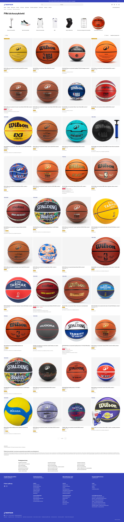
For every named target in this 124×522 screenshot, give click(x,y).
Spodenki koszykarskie (22, 462)
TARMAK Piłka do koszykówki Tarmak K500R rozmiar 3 (73, 427)
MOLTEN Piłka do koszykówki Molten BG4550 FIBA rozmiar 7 (103, 106)
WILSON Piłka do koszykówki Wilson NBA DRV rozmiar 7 (44, 68)
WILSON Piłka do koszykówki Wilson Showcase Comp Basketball (75, 305)
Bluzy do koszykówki (81, 465)
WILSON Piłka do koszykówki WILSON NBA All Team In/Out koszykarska (105, 146)
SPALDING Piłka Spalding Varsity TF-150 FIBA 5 (71, 387)
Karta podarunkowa (116, 7)
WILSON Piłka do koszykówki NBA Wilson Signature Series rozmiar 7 (104, 186)
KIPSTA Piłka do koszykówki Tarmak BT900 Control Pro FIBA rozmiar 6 (105, 345)
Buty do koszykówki (25, 30)
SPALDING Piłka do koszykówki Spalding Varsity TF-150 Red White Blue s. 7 (76, 346)
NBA (54, 30)
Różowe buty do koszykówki (23, 468)
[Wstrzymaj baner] (118, 1)
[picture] (18, 52)
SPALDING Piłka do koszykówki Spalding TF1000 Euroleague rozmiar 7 (76, 68)
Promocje (45, 7)
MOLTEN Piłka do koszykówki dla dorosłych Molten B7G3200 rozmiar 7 (47, 305)
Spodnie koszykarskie (81, 462)
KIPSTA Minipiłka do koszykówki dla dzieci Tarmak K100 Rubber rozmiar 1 (105, 227)
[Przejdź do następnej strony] (65, 438)
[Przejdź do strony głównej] (8, 4)
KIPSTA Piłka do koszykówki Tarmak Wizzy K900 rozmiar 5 (102, 387)
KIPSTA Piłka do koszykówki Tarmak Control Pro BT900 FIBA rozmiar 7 (46, 186)
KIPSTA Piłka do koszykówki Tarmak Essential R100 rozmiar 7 (103, 68)
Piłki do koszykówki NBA (22, 466)
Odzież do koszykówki (40, 30)
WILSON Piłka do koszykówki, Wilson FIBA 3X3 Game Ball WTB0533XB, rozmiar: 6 (18, 147)
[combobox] (115, 35)
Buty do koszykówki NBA (81, 466)
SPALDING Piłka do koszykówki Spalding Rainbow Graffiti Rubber (46, 227)
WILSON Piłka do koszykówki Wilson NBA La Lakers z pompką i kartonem (105, 427)
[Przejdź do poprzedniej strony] (58, 438)
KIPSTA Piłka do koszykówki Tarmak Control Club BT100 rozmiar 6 (46, 146)
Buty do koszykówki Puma (81, 469)
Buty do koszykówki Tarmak (53, 468)
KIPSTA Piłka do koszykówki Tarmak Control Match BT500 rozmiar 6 (46, 427)
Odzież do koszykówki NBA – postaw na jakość (56, 466)
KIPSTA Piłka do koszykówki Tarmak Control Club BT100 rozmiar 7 (17, 267)
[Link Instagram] (7, 486)
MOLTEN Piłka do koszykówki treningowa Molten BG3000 (15, 227)
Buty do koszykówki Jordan (23, 469)
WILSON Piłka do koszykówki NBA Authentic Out (13, 345)
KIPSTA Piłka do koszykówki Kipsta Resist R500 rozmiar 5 (73, 267)
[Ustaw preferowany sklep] (112, 4)
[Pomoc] (114, 4)
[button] (11, 110)
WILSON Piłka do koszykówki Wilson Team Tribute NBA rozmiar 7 (74, 106)
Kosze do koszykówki (11, 30)
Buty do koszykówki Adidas (52, 469)
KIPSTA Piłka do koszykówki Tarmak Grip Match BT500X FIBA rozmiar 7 (76, 227)
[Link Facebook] (4, 486)
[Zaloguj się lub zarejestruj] (116, 4)
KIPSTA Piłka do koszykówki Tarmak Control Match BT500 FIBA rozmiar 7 (47, 106)
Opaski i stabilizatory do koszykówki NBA (84, 468)
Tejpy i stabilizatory (69, 30)
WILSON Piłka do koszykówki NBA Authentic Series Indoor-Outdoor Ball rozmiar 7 (105, 268)
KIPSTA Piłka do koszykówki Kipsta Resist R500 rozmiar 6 (73, 146)
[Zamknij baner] (119, 1)
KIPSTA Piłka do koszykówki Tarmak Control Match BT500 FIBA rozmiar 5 (18, 106)
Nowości (50, 7)
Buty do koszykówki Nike (52, 465)
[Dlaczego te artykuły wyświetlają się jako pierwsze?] (104, 35)
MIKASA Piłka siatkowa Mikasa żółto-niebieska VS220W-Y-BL (16, 427)
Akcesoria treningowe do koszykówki (83, 30)
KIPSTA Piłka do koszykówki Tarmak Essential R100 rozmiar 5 (16, 68)
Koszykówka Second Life (98, 30)
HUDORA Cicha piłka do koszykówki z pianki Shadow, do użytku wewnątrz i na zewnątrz (45, 346)
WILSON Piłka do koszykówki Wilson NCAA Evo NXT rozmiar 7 (74, 186)
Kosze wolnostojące (21, 465)
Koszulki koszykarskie (52, 462)
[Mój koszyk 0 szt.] (119, 4)
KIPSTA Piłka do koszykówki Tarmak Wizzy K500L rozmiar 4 (15, 186)
